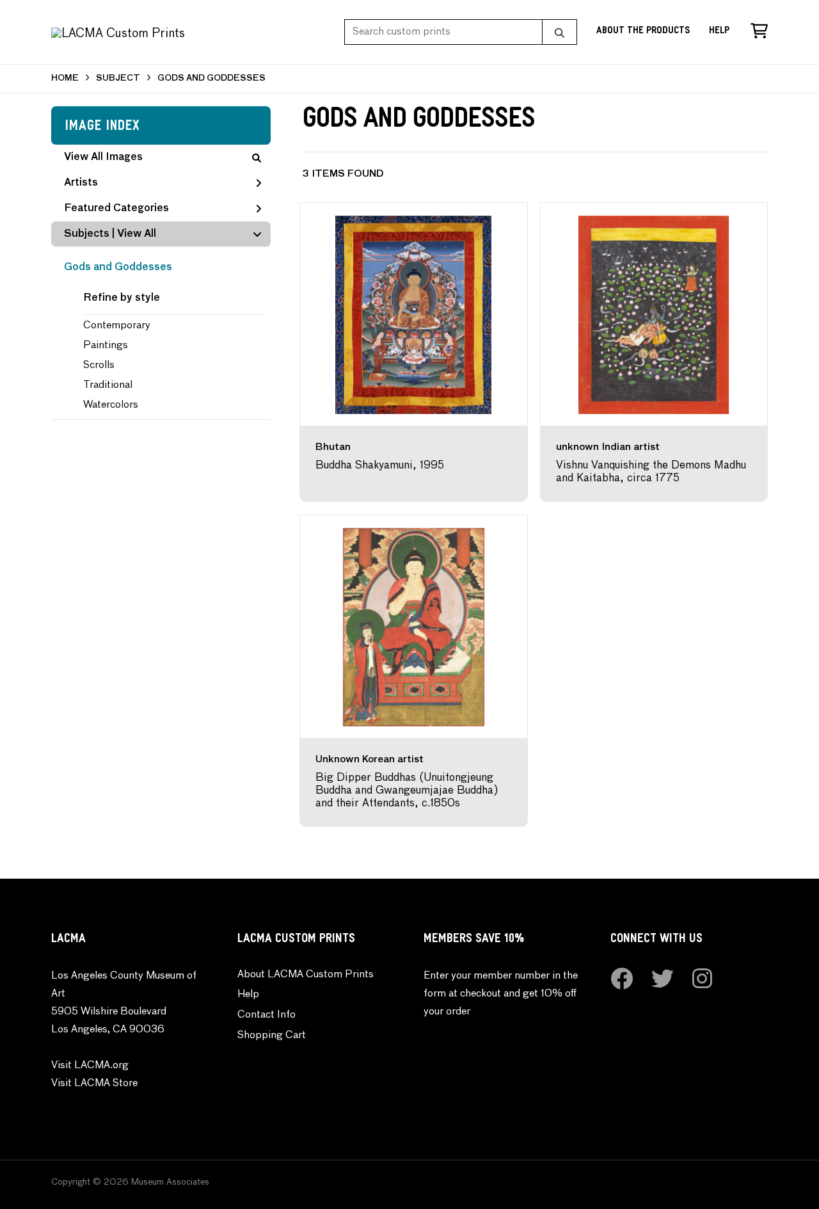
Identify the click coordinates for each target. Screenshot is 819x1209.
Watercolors (110, 405)
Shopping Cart (271, 1035)
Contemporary (116, 326)
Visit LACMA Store (94, 1083)
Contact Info (266, 1015)
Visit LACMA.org (90, 1066)
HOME (65, 78)
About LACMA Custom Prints (305, 975)
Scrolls (99, 365)
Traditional (107, 385)
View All (136, 234)
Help (719, 31)
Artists (81, 183)
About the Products (643, 31)
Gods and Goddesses (118, 267)
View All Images (103, 157)
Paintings (105, 345)
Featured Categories (116, 209)
